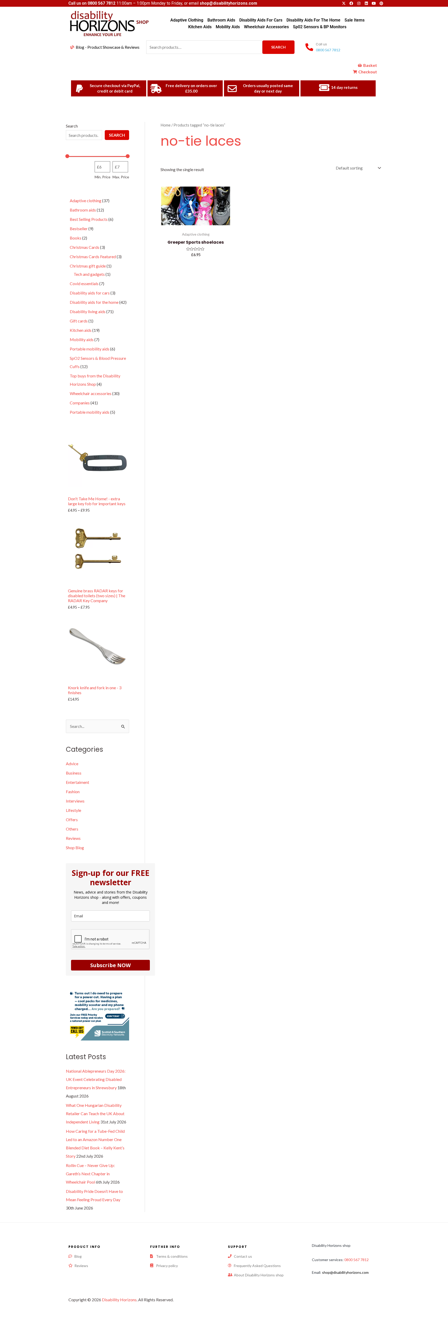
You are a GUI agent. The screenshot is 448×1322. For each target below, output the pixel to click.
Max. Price (121, 177)
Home (165, 125)
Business (73, 772)
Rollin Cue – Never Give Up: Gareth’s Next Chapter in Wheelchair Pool (90, 1173)
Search (278, 47)
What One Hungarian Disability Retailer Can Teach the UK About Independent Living (95, 1113)
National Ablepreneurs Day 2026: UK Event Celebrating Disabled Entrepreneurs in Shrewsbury (95, 1079)
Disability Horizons (119, 1299)
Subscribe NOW (110, 965)
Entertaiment (77, 782)
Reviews (73, 838)
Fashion (73, 791)
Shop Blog (75, 847)
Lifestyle (73, 810)
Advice (72, 763)
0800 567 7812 (101, 3)
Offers (72, 819)
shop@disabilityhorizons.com (345, 1272)
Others (72, 828)
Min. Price (102, 177)
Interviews (75, 800)
